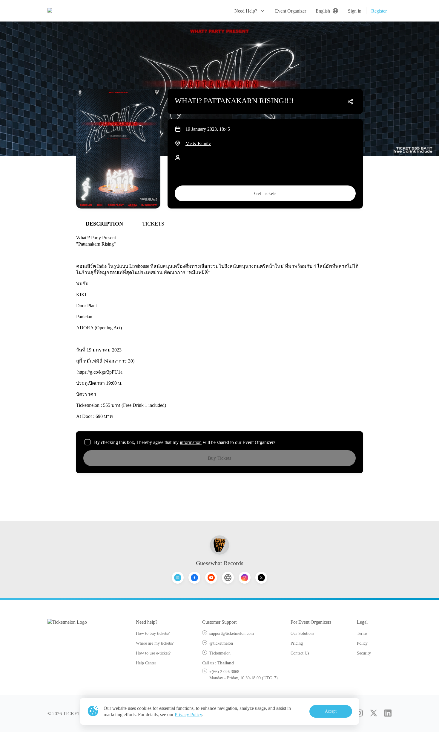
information (191, 442)
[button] (250, 11)
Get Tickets (265, 193)
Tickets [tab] (153, 224)
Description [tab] (104, 224)
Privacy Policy (188, 714)
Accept (331, 711)
